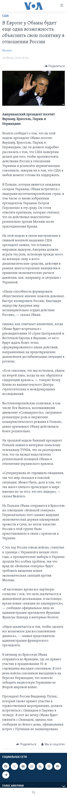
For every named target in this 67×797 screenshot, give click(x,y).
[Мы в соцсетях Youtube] (23, 766)
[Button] (55, 66)
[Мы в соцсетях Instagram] (31, 766)
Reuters (7, 50)
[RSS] (40, 766)
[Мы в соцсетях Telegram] (5, 774)
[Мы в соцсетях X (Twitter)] (14, 766)
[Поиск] (33, 792)
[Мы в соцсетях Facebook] (5, 766)
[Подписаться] (57, 766)
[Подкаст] (48, 766)
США (5, 16)
